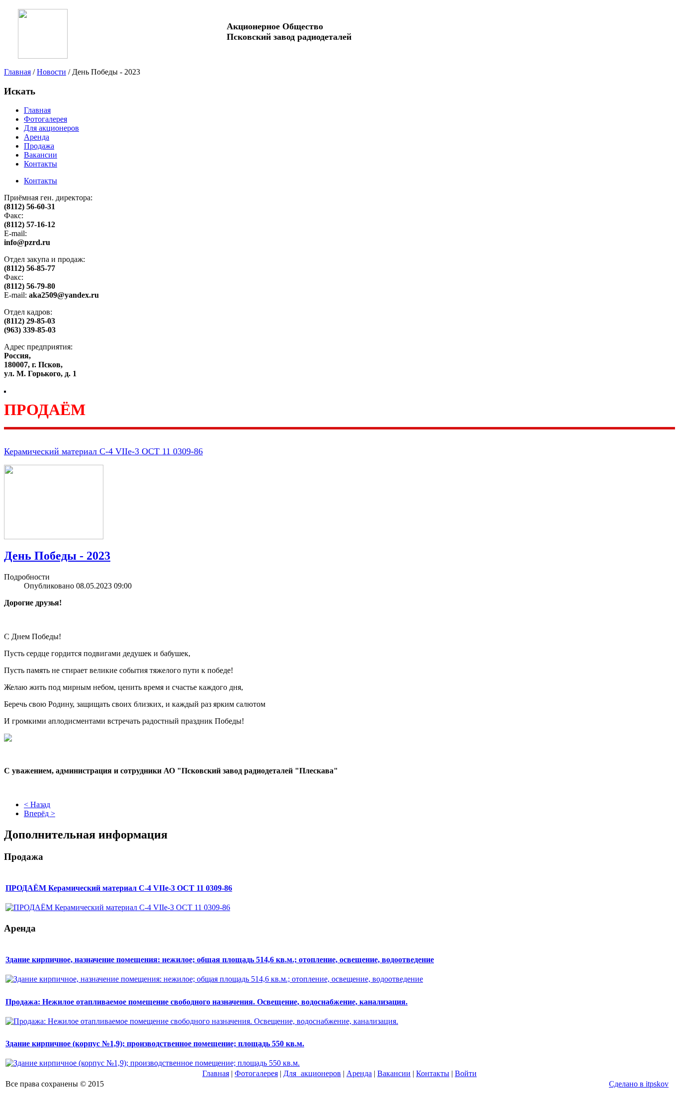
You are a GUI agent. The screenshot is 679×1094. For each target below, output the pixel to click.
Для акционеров (51, 128)
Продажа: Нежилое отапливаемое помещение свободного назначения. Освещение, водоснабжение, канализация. (206, 1002)
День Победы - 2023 (57, 555)
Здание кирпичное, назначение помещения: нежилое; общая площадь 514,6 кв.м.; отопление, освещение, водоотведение (219, 959)
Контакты (40, 164)
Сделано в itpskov (639, 1084)
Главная (17, 72)
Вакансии (40, 155)
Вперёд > (39, 813)
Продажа (39, 146)
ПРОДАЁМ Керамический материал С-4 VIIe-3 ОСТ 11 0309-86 (118, 888)
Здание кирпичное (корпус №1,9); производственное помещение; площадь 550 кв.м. (154, 1043)
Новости (51, 72)
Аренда (36, 137)
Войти (466, 1073)
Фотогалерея (45, 119)
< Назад (37, 804)
